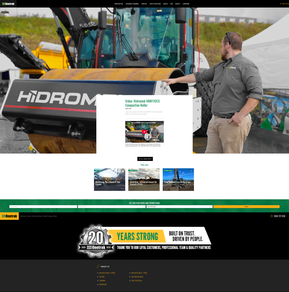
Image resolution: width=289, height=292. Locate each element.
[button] (118, 4)
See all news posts (145, 159)
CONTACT (177, 4)
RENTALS (165, 4)
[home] (8, 4)
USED (171, 4)
